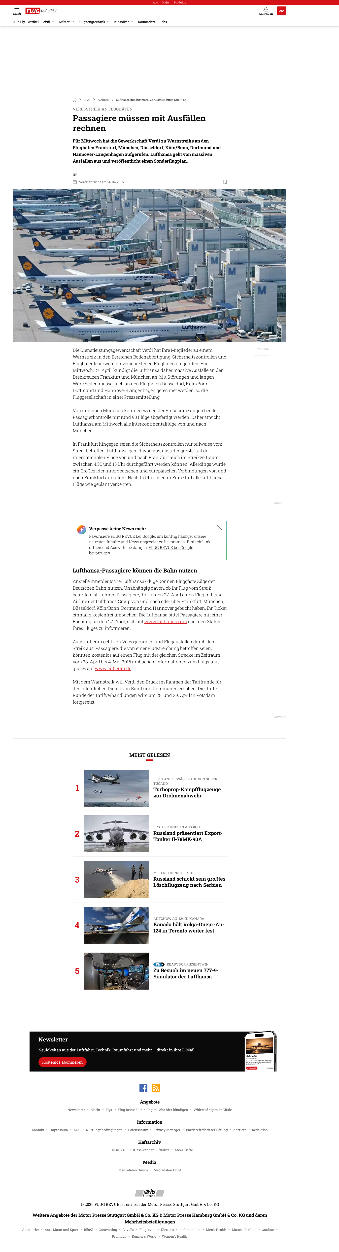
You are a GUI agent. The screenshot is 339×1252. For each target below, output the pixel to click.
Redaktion (260, 1130)
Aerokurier (30, 1229)
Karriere (239, 1130)
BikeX (88, 1229)
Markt (95, 1110)
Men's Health (216, 1229)
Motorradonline (244, 1229)
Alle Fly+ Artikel (26, 22)
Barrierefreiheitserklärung (207, 1130)
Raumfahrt (146, 22)
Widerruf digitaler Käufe (213, 1110)
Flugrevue (147, 1229)
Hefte (166, 2)
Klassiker (121, 22)
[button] (149, 265)
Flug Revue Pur (130, 1110)
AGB (76, 1130)
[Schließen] (219, 527)
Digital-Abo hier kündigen (167, 1110)
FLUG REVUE (117, 1150)
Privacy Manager (166, 1130)
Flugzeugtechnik (92, 22)
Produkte (180, 2)
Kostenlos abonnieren (62, 1062)
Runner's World (144, 1236)
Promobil (119, 1236)
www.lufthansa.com (165, 621)
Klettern (167, 1229)
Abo (155, 2)
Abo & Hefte (183, 1150)
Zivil (46, 22)
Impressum (59, 1130)
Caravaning (108, 1229)
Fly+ (109, 1110)
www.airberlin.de (113, 668)
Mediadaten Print (167, 1170)
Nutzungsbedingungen (104, 1130)
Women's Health (174, 1236)
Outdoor (268, 1229)
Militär (64, 22)
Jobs (163, 22)
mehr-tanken (190, 1229)
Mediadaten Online (133, 1170)
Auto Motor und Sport (61, 1229)
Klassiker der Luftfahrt (151, 1150)
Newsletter (76, 1110)
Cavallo (128, 1229)
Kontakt (38, 1130)
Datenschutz (138, 1130)
